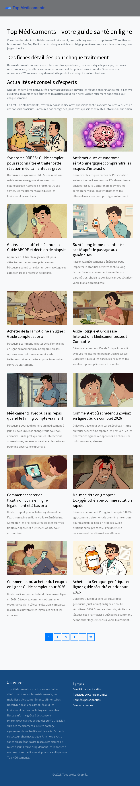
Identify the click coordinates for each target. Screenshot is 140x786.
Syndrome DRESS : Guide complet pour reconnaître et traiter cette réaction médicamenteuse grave (35, 163)
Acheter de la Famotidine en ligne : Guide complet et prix (36, 333)
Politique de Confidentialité (90, 694)
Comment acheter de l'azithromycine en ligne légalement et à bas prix (27, 500)
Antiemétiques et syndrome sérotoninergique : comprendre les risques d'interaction (102, 163)
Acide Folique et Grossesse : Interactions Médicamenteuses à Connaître (100, 336)
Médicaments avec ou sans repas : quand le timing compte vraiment (35, 415)
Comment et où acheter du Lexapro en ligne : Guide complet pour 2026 (37, 584)
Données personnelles (87, 700)
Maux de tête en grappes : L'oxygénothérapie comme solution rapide (102, 500)
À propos (78, 684)
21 (91, 637)
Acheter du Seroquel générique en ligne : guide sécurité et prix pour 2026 (102, 587)
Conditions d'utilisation (87, 689)
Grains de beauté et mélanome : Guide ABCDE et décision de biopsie (36, 247)
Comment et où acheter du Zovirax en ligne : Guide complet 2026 (102, 415)
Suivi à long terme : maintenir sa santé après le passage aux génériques (100, 249)
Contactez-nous (83, 705)
